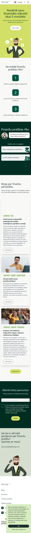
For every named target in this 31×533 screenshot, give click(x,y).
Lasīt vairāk (8, 250)
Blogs (3, 490)
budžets (13, 275)
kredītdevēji (21, 327)
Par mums (4, 494)
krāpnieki (13, 327)
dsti (12, 215)
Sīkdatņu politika (6, 503)
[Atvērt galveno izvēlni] (28, 2)
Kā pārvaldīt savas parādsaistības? (10, 280)
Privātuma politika (6, 499)
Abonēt (15, 418)
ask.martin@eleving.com (10, 447)
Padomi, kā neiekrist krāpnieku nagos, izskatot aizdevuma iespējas (13, 333)
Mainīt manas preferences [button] (18, 529)
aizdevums (7, 215)
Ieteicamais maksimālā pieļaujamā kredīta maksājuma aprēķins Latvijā (14, 221)
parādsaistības (21, 275)
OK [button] (18, 526)
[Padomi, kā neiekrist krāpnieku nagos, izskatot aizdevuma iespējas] (15, 316)
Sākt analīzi (15, 28)
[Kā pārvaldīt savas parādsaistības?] (15, 264)
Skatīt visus (15, 371)
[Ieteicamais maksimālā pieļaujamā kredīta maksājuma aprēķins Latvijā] (15, 205)
